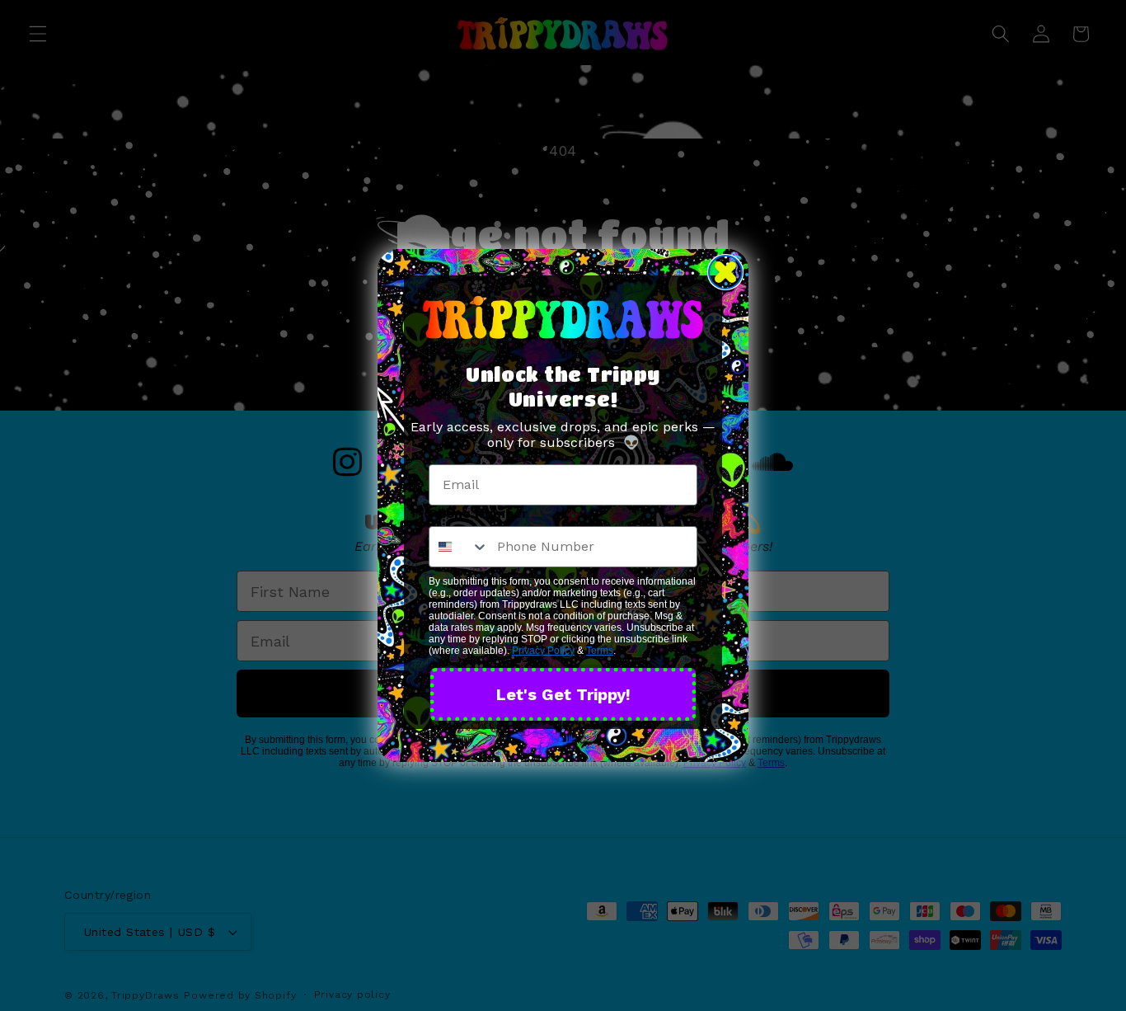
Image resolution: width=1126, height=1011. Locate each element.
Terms (599, 650)
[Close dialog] (725, 272)
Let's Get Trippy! (563, 694)
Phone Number (478, 513)
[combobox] (459, 547)
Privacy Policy (543, 650)
